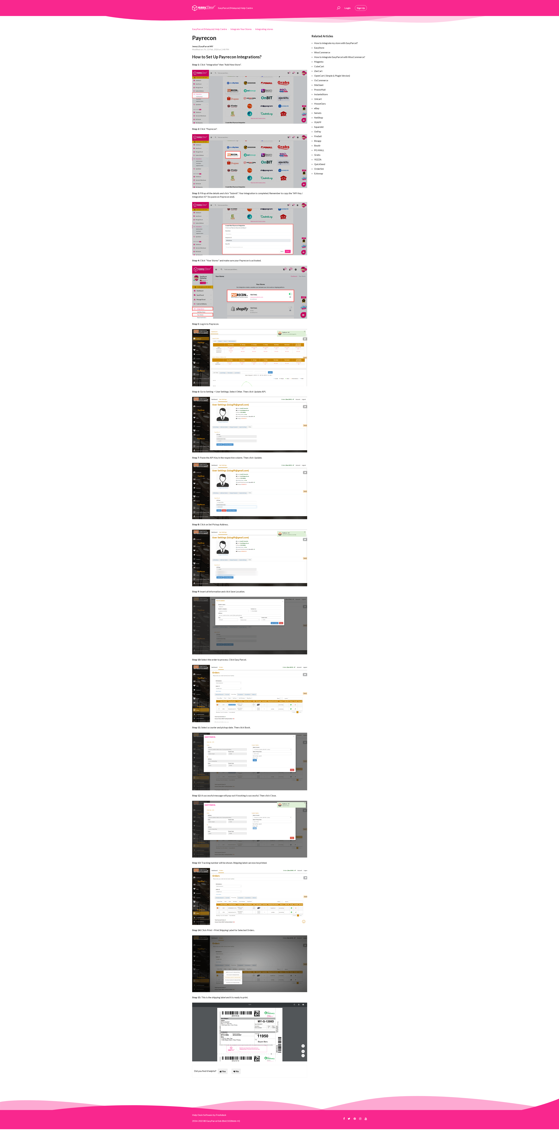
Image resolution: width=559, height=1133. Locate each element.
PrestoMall (320, 89)
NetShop (318, 117)
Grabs (317, 154)
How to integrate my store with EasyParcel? (336, 43)
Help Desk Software (202, 1115)
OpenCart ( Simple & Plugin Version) (332, 75)
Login (348, 8)
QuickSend (319, 164)
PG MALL (319, 150)
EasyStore (319, 47)
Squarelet (319, 126)
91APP (317, 122)
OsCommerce (321, 80)
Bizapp (317, 140)
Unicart (318, 98)
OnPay (317, 131)
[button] (338, 8)
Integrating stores (264, 29)
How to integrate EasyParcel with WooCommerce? (339, 57)
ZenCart (318, 71)
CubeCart (319, 66)
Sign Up (361, 8)
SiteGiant (318, 85)
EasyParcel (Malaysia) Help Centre (209, 29)
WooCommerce (322, 52)
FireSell (318, 136)
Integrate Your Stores (241, 29)
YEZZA (317, 159)
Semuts (317, 112)
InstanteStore (321, 94)
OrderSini (319, 168)
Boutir (317, 145)
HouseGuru (320, 103)
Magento (318, 61)
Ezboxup (318, 173)
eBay (316, 108)
